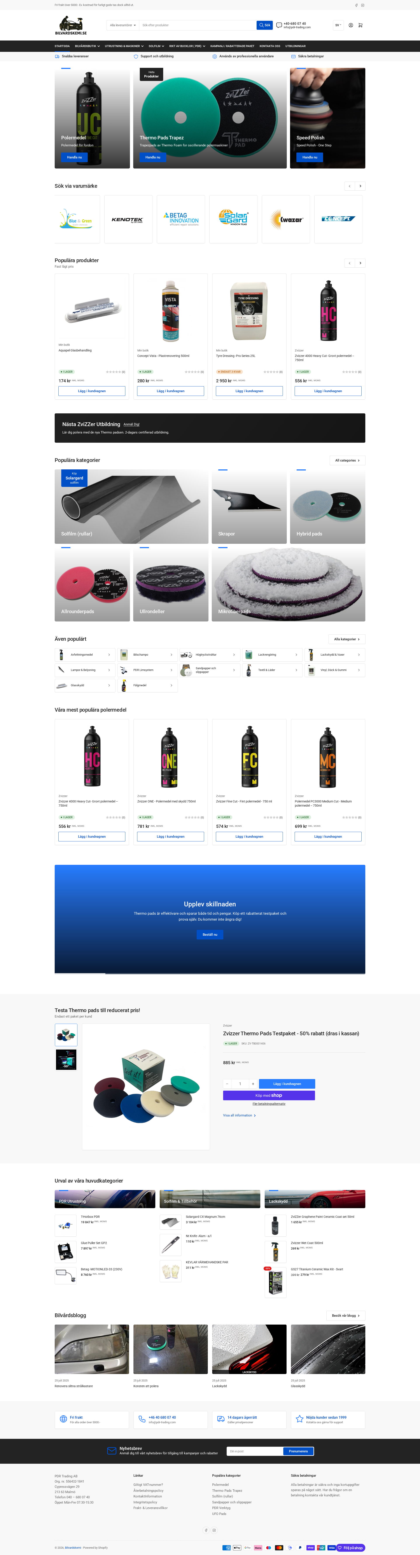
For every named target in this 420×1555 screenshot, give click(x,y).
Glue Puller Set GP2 (94, 1243)
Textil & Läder (266, 670)
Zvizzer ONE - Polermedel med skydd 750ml (166, 801)
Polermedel (73, 137)
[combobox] (206, 25)
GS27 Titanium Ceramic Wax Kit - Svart (317, 1269)
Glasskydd (77, 685)
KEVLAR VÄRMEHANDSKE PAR (207, 1262)
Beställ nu (210, 935)
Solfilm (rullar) (222, 1496)
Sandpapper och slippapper (206, 670)
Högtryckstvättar (206, 654)
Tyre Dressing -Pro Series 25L (236, 356)
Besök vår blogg (344, 1316)
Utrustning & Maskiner (122, 46)
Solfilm (154, 46)
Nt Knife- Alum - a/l (198, 1236)
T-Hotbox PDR (90, 1216)
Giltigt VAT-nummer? (148, 1485)
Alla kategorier (345, 639)
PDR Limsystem (143, 670)
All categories (345, 460)
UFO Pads (219, 1514)
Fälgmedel (139, 685)
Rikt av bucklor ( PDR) (185, 46)
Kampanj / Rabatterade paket (232, 46)
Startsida (62, 46)
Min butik (64, 344)
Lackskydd (219, 1386)
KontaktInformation (147, 1496)
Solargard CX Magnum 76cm (205, 1216)
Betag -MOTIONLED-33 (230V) (101, 1269)
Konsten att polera (146, 1386)
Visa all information (238, 1115)
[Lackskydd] (249, 1349)
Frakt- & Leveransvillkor (150, 1508)
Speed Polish (310, 137)
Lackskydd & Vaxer (332, 654)
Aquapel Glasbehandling (75, 350)
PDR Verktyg (221, 1508)
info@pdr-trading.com (297, 27)
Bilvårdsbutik (85, 46)
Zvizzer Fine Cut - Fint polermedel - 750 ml (244, 801)
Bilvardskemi (73, 1547)
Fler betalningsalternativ (269, 1104)
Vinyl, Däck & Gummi (333, 670)
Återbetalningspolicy (148, 1491)
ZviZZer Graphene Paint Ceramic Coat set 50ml (322, 1216)
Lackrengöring (267, 654)
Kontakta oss (270, 46)
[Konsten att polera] (170, 1349)
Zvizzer (299, 350)
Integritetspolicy (145, 1502)
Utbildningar (295, 46)
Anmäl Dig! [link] (132, 424)
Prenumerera (298, 1451)
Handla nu (74, 157)
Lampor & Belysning (83, 670)
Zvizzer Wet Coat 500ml (307, 1243)
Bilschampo (140, 654)
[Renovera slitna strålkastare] (92, 1349)
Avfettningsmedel (82, 654)
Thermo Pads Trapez (162, 137)
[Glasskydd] (328, 1349)
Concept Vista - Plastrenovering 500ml (163, 356)
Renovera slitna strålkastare (74, 1386)
